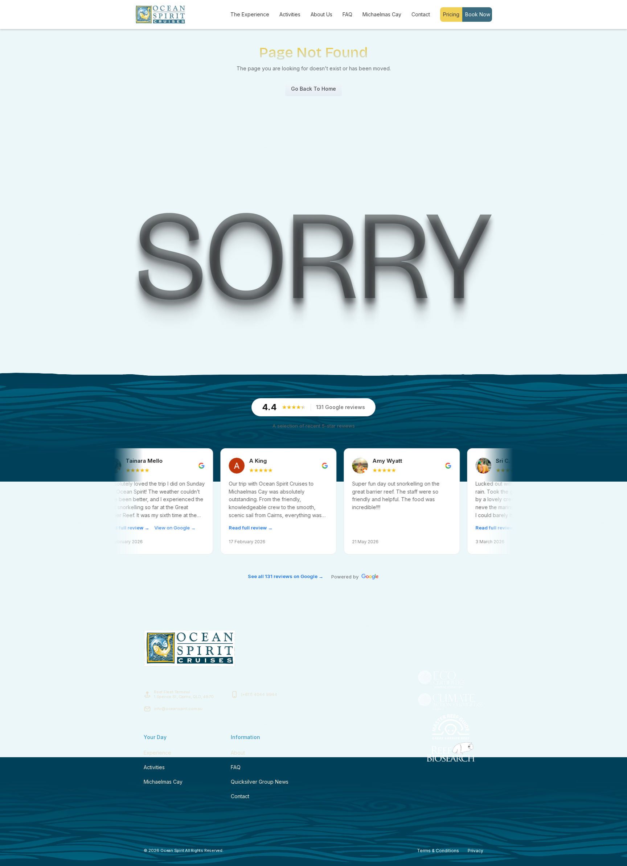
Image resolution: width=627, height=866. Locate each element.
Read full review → (206, 528)
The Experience (249, 14)
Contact (420, 14)
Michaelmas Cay (381, 14)
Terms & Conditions (438, 850)
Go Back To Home (313, 89)
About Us (321, 14)
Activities (289, 14)
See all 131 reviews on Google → (285, 576)
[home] (160, 14)
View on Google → (130, 528)
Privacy (475, 850)
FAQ (347, 14)
